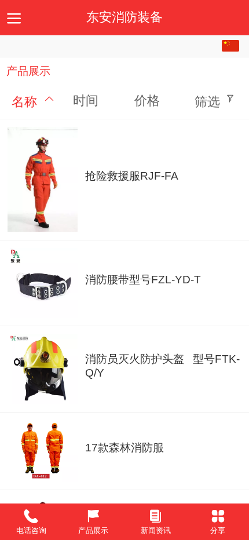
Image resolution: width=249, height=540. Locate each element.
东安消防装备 (124, 17)
